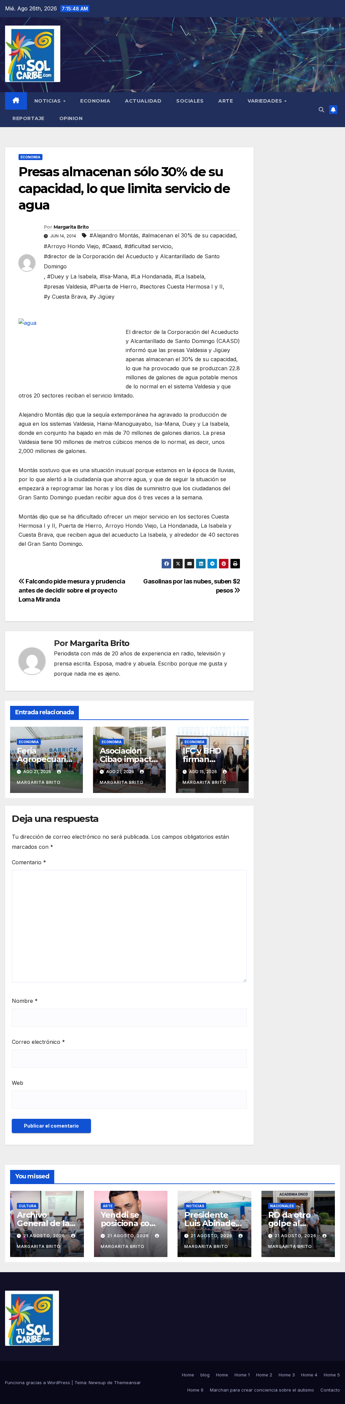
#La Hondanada (151, 276)
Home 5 (332, 1374)
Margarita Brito (71, 227)
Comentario (29, 862)
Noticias (48, 101)
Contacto (330, 1390)
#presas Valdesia (65, 286)
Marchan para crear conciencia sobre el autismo (262, 1390)
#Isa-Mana (113, 276)
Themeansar (127, 1382)
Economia (95, 101)
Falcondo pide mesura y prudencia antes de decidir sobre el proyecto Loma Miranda (72, 590)
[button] (321, 109)
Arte (225, 101)
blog (205, 1374)
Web (17, 1082)
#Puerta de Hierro (113, 286)
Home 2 (264, 1374)
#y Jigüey (102, 296)
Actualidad (143, 101)
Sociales (189, 101)
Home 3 (287, 1374)
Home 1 (242, 1374)
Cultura (27, 1206)
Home (188, 1374)
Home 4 (309, 1374)
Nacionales (282, 1206)
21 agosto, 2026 (44, 1235)
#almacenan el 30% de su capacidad (189, 235)
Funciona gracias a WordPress (38, 1382)
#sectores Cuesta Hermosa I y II (181, 286)
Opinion (71, 118)
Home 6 (195, 1390)
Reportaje (28, 118)
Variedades (266, 101)
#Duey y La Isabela (71, 276)
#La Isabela (189, 276)
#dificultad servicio (147, 246)
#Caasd (111, 246)
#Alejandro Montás (114, 235)
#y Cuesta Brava (65, 296)
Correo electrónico (38, 1041)
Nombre (25, 1000)
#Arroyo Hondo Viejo (71, 246)
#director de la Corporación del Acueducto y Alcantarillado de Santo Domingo (132, 261)
